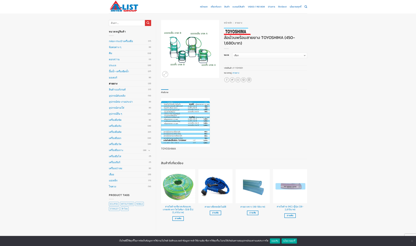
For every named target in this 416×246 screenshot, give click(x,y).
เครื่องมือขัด (115, 119)
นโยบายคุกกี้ (295, 6)
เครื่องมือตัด (115, 131)
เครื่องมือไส (115, 156)
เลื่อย (111, 174)
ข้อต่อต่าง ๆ (115, 47)
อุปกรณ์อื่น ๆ (115, 113)
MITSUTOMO (127, 204)
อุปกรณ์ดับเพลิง (117, 95)
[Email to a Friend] (237, 79)
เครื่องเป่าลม (115, 168)
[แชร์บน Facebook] (226, 79)
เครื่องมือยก (115, 138)
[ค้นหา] (306, 7)
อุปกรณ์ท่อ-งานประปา (121, 101)
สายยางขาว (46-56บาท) (252, 206)
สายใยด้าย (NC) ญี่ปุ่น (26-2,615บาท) (290, 208)
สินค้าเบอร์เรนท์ (117, 89)
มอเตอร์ (113, 77)
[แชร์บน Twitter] (232, 79)
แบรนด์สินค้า (239, 6)
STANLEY (114, 209)
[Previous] (161, 198)
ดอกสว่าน (114, 59)
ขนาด (226, 55)
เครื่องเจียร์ (114, 162)
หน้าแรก (204, 6)
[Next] (307, 198)
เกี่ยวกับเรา (216, 6)
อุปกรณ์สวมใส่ (116, 107)
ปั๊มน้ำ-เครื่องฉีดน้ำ (119, 71)
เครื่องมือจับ (115, 125)
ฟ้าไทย (125, 209)
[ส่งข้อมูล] (148, 23)
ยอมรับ (275, 241)
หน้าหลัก (228, 22)
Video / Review (256, 6)
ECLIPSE (114, 204)
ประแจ (112, 65)
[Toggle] (149, 150)
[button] (165, 74)
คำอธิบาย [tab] (164, 92)
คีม (110, 53)
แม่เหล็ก (113, 180)
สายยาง (113, 83)
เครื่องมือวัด (115, 144)
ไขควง (112, 186)
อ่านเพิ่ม (178, 218)
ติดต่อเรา (282, 6)
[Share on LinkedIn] (249, 79)
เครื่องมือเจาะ (116, 150)
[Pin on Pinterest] (243, 79)
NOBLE (139, 204)
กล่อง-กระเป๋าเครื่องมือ (121, 41)
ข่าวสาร (271, 6)
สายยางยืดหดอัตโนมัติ (215, 206)
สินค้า (227, 6)
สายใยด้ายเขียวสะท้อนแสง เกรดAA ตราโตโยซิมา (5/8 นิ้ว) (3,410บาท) (178, 209)
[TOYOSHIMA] (237, 31)
